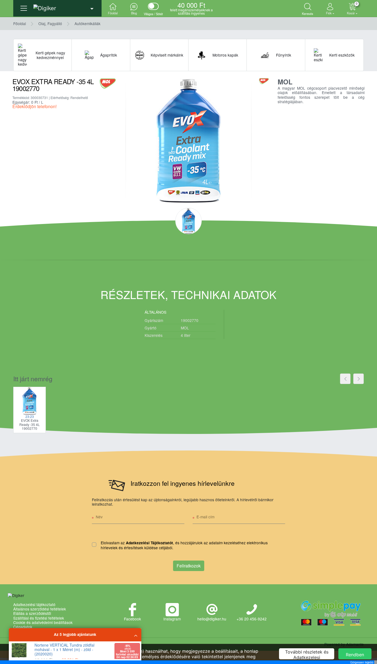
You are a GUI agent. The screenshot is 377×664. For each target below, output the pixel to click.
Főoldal (19, 23)
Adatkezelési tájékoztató (34, 604)
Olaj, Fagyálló (50, 23)
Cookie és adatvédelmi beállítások (43, 622)
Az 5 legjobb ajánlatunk (75, 634)
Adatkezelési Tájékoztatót (149, 542)
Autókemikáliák (87, 23)
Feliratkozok (189, 565)
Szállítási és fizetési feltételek (38, 618)
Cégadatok (22, 627)
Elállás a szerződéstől (32, 613)
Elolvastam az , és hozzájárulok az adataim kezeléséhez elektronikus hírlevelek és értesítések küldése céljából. (184, 545)
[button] (57, 6)
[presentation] (345, 379)
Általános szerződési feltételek (39, 609)
